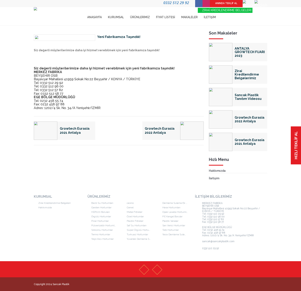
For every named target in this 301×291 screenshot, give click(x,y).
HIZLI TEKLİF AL (296, 145)
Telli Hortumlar (170, 230)
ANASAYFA (94, 17)
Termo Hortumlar (100, 234)
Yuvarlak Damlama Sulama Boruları (142, 238)
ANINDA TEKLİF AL (226, 3)
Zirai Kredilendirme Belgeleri (54, 203)
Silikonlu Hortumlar (102, 230)
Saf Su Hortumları (136, 225)
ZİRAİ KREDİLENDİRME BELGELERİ (226, 10)
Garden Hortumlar (101, 207)
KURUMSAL (116, 17)
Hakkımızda (217, 170)
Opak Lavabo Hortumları (175, 212)
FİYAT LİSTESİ (165, 17)
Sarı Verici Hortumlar (173, 225)
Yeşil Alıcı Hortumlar (102, 238)
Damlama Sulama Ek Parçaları (178, 203)
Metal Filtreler (134, 212)
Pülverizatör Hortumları (104, 225)
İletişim (214, 178)
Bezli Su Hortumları (102, 203)
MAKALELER (189, 17)
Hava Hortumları (171, 207)
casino (130, 203)
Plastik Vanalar (170, 221)
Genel (130, 207)
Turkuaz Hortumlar (137, 234)
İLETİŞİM (210, 17)
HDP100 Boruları (100, 212)
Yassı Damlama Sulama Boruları (178, 234)
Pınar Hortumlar (100, 221)
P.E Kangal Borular (172, 216)
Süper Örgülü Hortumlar (140, 230)
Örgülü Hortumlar (101, 216)
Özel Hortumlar (135, 216)
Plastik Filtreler (135, 221)
